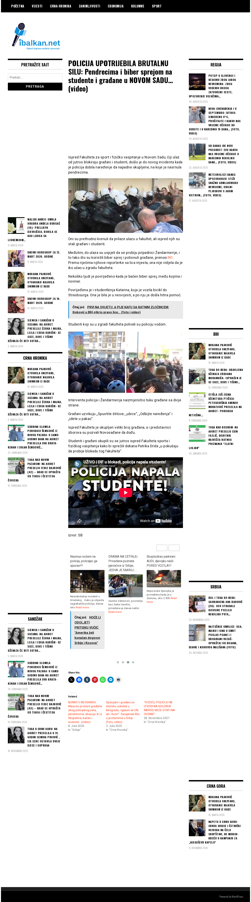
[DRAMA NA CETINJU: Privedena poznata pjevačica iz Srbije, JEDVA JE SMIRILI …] (125, 585)
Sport (157, 6)
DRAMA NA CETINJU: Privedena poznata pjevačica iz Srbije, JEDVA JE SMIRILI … (123, 563)
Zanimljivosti (89, 6)
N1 (170, 257)
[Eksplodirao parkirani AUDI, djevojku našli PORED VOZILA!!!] (164, 578)
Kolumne (138, 6)
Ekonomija (116, 6)
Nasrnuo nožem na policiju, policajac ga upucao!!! (83, 561)
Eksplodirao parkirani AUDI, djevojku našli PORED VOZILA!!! (161, 561)
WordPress (237, 896)
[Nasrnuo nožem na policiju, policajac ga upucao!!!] (87, 581)
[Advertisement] (171, 28)
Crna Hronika (60, 6)
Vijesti (37, 6)
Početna (17, 6)
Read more (82, 607)
